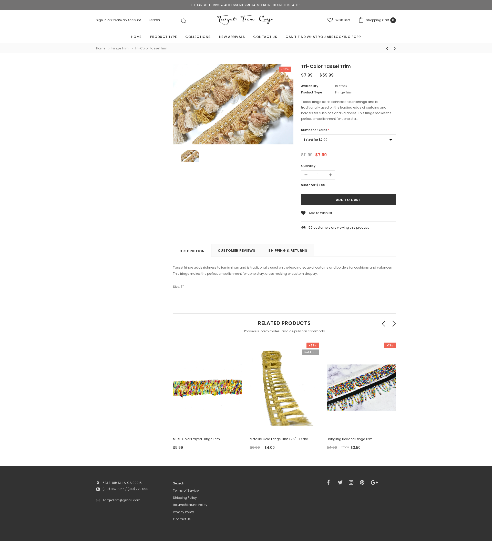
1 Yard (346, 415)
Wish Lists (343, 20)
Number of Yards (315, 130)
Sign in (101, 20)
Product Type (311, 92)
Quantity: (308, 166)
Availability (309, 86)
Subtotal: (308, 185)
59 (311, 227)
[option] (233, 105)
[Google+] (374, 482)
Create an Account (126, 20)
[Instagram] (352, 482)
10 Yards (376, 415)
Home (100, 48)
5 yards (361, 415)
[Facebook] (330, 482)
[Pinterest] (363, 482)
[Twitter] (341, 482)
